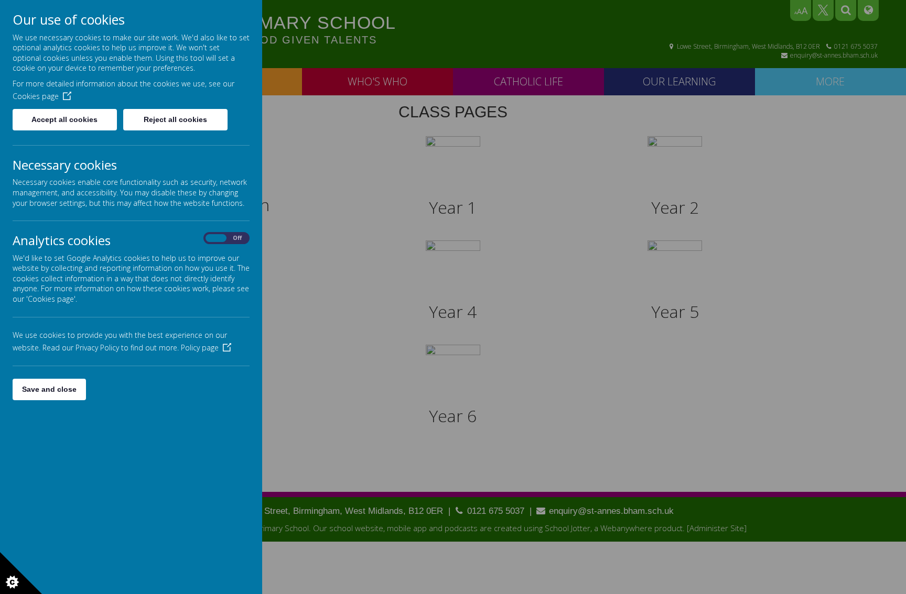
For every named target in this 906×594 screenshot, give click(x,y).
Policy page (200, 348)
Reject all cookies (175, 119)
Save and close (49, 389)
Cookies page (36, 96)
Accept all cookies (64, 119)
